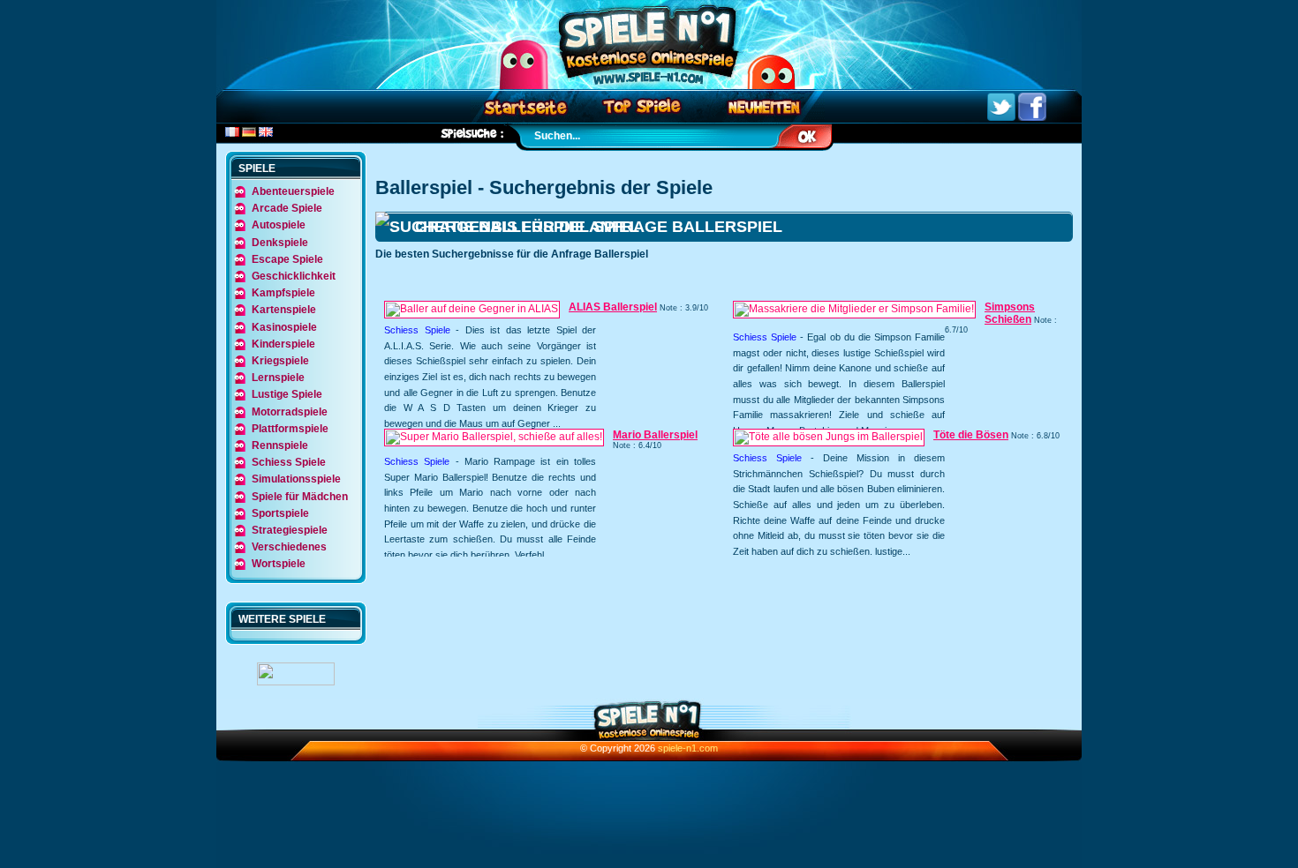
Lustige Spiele (287, 394)
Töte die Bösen (970, 435)
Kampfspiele (283, 293)
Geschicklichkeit (294, 276)
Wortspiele (279, 563)
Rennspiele (280, 445)
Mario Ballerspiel (655, 435)
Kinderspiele (283, 344)
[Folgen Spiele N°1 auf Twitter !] (1001, 117)
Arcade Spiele (287, 208)
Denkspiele (280, 242)
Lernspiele (278, 377)
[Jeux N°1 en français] (232, 133)
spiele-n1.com (688, 748)
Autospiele (279, 225)
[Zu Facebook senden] (1032, 117)
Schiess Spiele (417, 330)
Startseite (525, 106)
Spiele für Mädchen (300, 496)
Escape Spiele (287, 259)
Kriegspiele (280, 361)
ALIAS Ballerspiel (613, 307)
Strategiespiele (290, 530)
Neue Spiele (768, 106)
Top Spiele (645, 106)
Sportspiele (280, 513)
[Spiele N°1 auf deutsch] (249, 133)
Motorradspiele (290, 412)
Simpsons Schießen (1010, 313)
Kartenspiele (284, 309)
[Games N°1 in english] (266, 133)
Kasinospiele (284, 327)
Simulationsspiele (296, 479)
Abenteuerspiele (293, 191)
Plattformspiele (290, 429)
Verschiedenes (289, 547)
